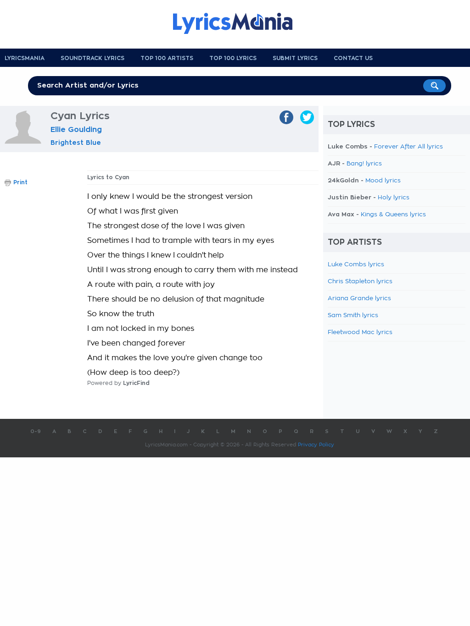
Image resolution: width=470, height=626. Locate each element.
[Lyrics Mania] (239, 23)
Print (20, 182)
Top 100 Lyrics (233, 58)
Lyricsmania (25, 58)
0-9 (35, 431)
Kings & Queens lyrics (393, 215)
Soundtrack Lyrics (92, 58)
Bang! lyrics (364, 164)
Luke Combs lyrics (356, 265)
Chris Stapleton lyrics (360, 282)
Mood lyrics (383, 181)
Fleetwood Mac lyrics (360, 332)
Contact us (353, 58)
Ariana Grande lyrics (359, 299)
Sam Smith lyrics (353, 315)
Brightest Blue (75, 142)
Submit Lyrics (295, 58)
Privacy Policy (316, 444)
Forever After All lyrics (408, 147)
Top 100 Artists (166, 58)
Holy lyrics (393, 198)
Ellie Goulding (76, 129)
